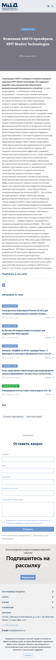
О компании (7, 607)
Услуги (5, 597)
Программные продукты (13, 592)
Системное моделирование (13, 416)
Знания (5, 602)
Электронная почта (10, 488)
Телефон (6, 454)
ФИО (4, 465)
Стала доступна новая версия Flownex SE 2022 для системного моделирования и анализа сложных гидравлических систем (25, 312)
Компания (6, 477)
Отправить (28, 529)
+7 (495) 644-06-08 (10, 625)
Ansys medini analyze (34, 416)
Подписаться (28, 577)
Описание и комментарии (13, 499)
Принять (28, 655)
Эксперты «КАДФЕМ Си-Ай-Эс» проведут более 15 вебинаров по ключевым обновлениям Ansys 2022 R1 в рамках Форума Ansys (27, 352)
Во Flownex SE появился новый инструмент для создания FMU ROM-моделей (23, 332)
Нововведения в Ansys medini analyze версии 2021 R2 (26, 390)
